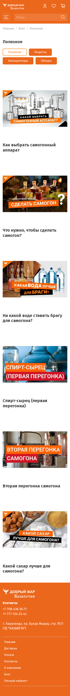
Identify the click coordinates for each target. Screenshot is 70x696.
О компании (12, 668)
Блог (22, 28)
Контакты (10, 661)
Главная (8, 28)
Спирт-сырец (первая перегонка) (25, 403)
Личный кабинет (15, 681)
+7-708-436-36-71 (15, 609)
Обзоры (46, 60)
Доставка (10, 648)
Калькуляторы (18, 60)
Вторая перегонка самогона (31, 485)
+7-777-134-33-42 (15, 614)
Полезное (14, 52)
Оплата (9, 655)
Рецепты (40, 52)
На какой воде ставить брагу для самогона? (32, 318)
